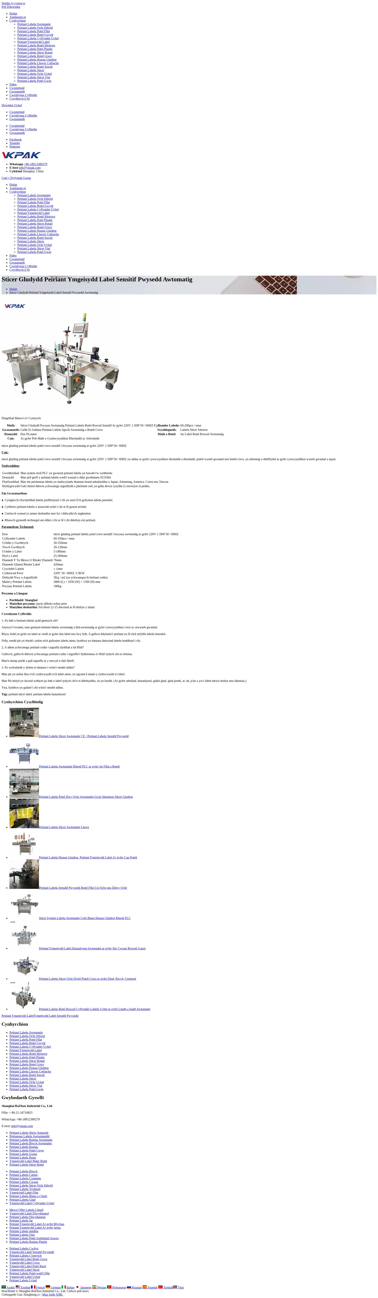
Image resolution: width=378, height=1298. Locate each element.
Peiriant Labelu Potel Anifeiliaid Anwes (34, 1238)
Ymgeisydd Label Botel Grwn (28, 1259)
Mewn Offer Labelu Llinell (26, 1210)
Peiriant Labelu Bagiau (23, 1147)
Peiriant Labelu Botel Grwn (34, 56)
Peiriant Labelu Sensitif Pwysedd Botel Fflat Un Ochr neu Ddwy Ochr (83, 887)
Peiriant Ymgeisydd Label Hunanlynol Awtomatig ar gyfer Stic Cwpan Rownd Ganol (92, 948)
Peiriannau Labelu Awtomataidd (29, 1136)
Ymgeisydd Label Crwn (24, 1262)
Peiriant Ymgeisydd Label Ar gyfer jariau (35, 1227)
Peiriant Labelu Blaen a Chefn (28, 1196)
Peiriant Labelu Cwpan (23, 1182)
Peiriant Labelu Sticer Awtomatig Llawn (64, 827)
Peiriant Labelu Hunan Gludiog (37, 59)
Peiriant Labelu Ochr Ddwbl (35, 27)
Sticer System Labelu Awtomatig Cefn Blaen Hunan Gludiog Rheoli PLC (85, 918)
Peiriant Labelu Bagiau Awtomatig (30, 1139)
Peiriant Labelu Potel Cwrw (26, 1150)
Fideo (13, 84)
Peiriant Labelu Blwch (23, 1171)
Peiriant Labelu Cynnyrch (25, 1255)
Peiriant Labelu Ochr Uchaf (34, 73)
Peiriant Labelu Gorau (23, 1154)
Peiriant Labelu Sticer (30, 70)
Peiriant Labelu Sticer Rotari (35, 52)
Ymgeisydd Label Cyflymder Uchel (31, 1203)
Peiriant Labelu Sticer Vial (33, 77)
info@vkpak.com (30, 167)
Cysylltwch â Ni (19, 98)
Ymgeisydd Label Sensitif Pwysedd (56, 1015)
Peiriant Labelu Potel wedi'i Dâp (29, 1273)
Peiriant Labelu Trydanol (24, 1189)
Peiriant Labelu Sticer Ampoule (28, 1132)
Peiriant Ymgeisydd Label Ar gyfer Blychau (36, 1224)
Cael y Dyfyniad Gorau (16, 178)
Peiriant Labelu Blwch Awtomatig (30, 1143)
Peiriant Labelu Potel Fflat (33, 31)
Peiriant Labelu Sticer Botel (26, 1164)
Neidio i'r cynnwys (13, 3)
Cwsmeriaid (16, 88)
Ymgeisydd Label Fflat (23, 1192)
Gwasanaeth (17, 91)
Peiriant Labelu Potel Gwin (34, 81)
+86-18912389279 (35, 164)
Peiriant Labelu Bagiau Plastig (28, 1241)
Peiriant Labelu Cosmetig (25, 1178)
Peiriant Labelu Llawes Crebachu (38, 63)
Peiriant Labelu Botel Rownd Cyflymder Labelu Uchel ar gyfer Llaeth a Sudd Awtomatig (94, 1009)
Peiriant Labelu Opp (22, 1234)
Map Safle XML (52, 1294)
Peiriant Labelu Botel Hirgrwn (36, 45)
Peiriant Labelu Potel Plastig (34, 49)
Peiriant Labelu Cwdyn (23, 1248)
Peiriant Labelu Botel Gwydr (35, 34)
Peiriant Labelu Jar (21, 1220)
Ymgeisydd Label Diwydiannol (29, 1213)
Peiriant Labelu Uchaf (23, 1280)
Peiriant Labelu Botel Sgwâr (35, 66)
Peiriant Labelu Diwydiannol (27, 1217)
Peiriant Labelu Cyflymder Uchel (38, 38)
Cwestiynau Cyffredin (23, 95)
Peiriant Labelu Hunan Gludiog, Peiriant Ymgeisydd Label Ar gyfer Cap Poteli (88, 857)
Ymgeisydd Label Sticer (24, 1269)
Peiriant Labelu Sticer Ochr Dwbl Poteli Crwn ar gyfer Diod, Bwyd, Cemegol (87, 978)
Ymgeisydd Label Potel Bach (27, 1266)
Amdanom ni (17, 17)
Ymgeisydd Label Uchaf (24, 1277)
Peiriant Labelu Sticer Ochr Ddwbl (31, 1185)
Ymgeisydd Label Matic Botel (28, 1161)
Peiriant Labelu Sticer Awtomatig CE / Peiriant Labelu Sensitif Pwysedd (84, 736)
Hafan (13, 13)
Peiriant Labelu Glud (22, 1199)
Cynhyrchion (17, 20)
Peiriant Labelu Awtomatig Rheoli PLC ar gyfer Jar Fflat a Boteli (79, 766)
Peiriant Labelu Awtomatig (34, 24)
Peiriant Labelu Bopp (22, 1157)
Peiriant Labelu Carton (23, 1175)
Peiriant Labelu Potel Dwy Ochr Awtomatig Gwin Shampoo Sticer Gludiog (86, 796)
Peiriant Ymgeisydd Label (33, 42)
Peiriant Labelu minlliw (24, 1231)
